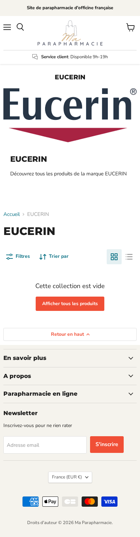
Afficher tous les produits (70, 303)
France (67, 477)
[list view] (129, 256)
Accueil (11, 214)
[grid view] (114, 256)
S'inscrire (106, 444)
